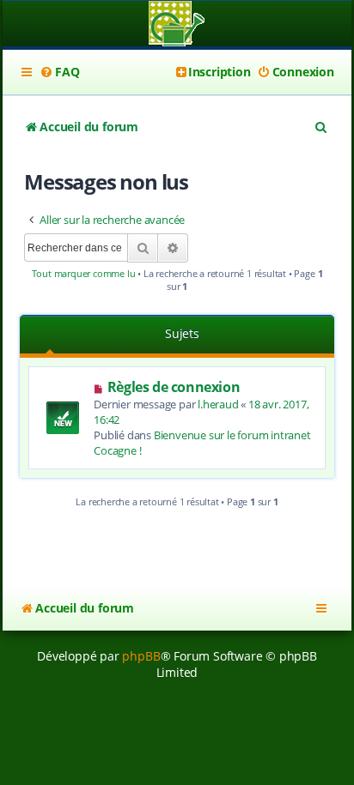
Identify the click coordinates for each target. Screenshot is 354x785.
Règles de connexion (173, 386)
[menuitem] (59, 72)
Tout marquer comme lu (84, 273)
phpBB (141, 656)
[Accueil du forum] (177, 25)
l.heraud (218, 404)
